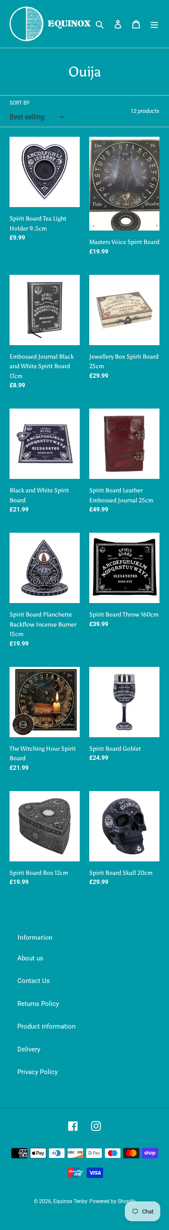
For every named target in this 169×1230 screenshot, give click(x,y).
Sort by (19, 103)
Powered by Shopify (112, 1201)
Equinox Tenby (70, 1201)
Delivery (28, 1049)
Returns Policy (38, 1004)
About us (30, 958)
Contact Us (33, 981)
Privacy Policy (37, 1072)
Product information (46, 1026)
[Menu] (154, 24)
